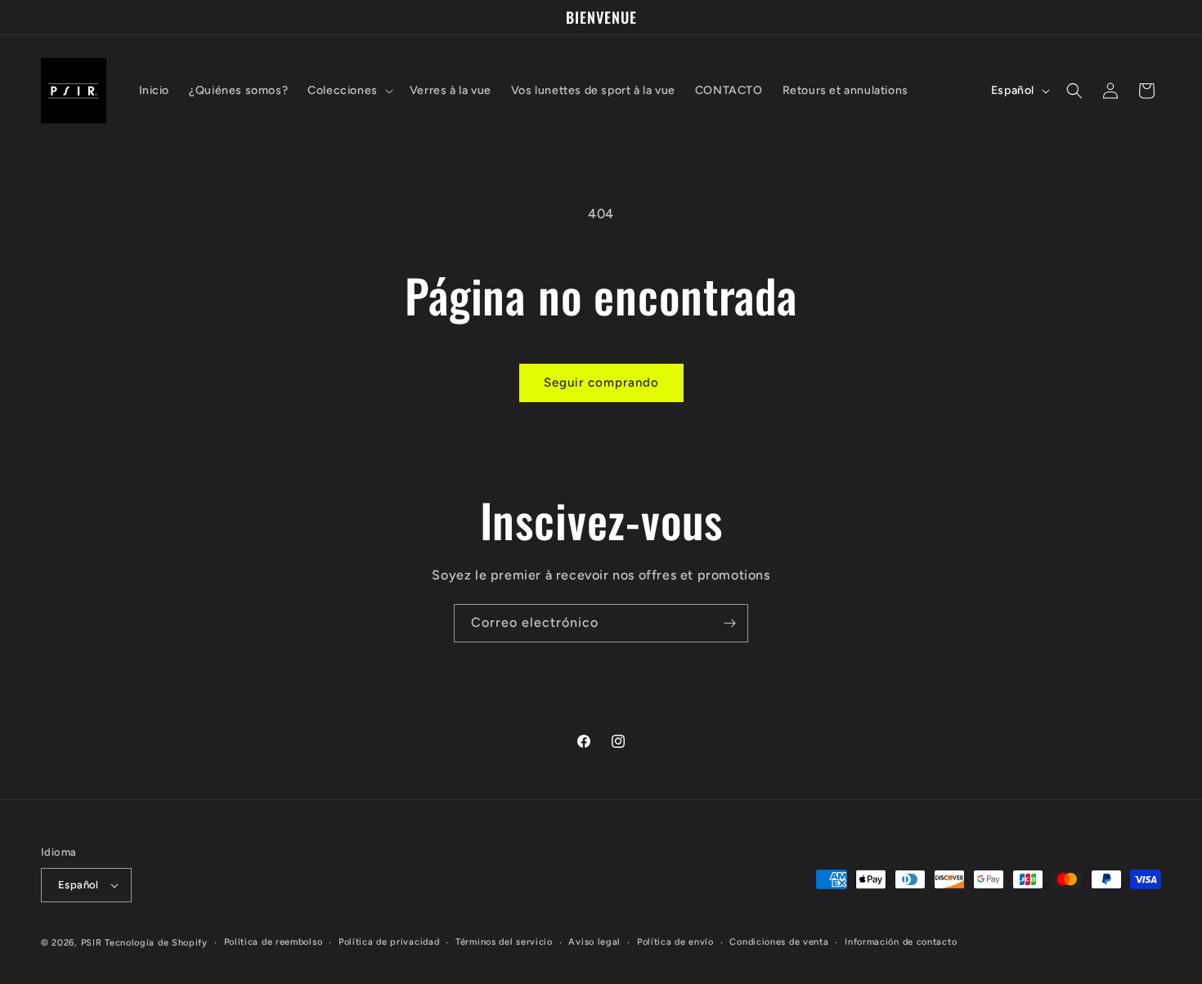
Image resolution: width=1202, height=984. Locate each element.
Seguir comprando (601, 382)
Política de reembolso (273, 942)
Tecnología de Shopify (156, 942)
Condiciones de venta (778, 942)
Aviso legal (594, 942)
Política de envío (675, 942)
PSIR (91, 942)
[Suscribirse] (729, 623)
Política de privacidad (389, 942)
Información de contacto (901, 942)
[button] (349, 91)
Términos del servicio (504, 942)
